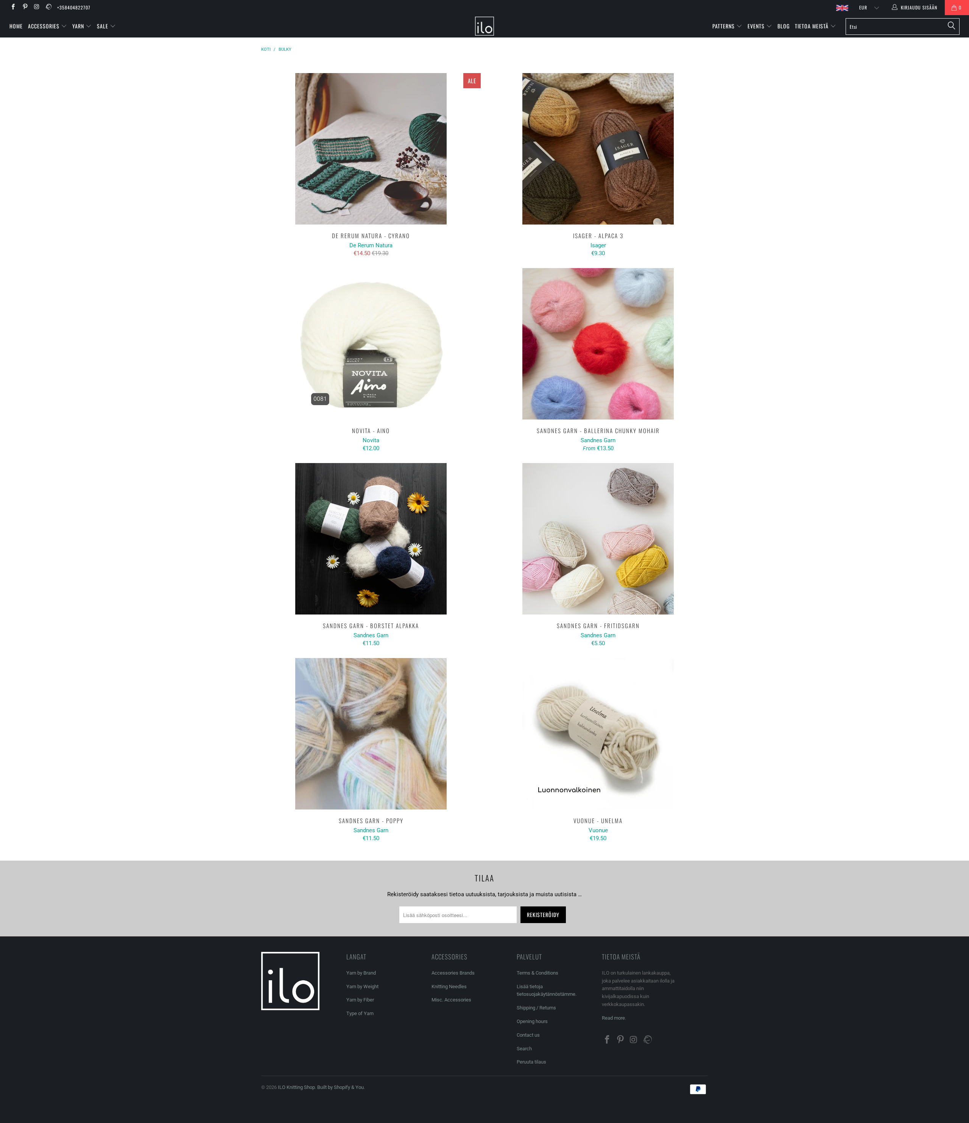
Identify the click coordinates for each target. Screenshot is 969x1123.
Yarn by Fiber (360, 1000)
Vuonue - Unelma (598, 733)
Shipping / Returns (536, 1008)
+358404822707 (73, 7)
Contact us (528, 1035)
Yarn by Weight (362, 986)
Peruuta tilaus (531, 1062)
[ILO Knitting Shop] (484, 26)
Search (524, 1048)
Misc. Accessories (451, 1000)
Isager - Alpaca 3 (598, 149)
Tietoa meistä (812, 26)
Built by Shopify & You (340, 1087)
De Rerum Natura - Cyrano (371, 149)
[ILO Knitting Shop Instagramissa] (36, 7)
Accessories (44, 26)
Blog (783, 26)
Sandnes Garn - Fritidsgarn (598, 539)
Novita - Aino (371, 344)
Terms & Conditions (537, 973)
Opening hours (532, 1021)
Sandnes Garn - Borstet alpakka (371, 539)
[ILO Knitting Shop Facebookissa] (12, 7)
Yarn (79, 26)
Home (16, 26)
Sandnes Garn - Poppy (371, 733)
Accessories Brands (453, 973)
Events (757, 26)
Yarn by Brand (361, 973)
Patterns (724, 26)
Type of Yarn (360, 1013)
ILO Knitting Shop (296, 1087)
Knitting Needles (449, 986)
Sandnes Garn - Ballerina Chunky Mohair (598, 344)
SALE (103, 26)
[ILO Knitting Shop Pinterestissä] (24, 7)
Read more (613, 1018)
